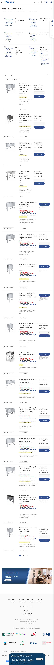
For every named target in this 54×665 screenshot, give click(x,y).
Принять (39, 659)
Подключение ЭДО (35, 601)
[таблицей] (50, 75)
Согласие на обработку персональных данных (28, 619)
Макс (31, 606)
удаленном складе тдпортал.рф (28, 213)
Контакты (13, 601)
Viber (27, 606)
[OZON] (9, 661)
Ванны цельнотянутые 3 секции (45, 63)
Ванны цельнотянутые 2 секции (45, 59)
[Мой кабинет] (41, 2)
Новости (21, 599)
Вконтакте (20, 606)
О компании (11, 599)
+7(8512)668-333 (27, 610)
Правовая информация (28, 623)
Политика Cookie (23, 663)
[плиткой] (45, 75)
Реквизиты (23, 601)
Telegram (23, 606)
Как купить (30, 599)
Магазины (40, 599)
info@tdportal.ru (28, 613)
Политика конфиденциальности (28, 621)
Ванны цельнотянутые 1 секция (44, 55)
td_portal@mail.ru (28, 614)
